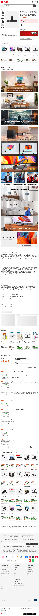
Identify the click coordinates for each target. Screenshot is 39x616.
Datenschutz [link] (13, 608)
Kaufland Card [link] (30, 571)
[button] (2, 155)
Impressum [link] (3, 608)
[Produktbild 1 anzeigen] (2, 12)
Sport (3, 582)
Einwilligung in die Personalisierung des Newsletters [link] (20, 550)
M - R (16, 573)
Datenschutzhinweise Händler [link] (18, 601)
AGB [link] (17, 608)
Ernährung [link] (30, 580)
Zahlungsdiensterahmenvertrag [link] (18, 599)
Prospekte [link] (30, 569)
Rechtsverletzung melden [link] (19, 592)
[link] (32, 2)
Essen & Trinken (5, 586)
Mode (3, 579)
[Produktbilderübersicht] (2, 19)
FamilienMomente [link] (31, 582)
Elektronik (4, 569)
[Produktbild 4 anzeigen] (2, 21)
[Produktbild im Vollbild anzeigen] (12, 19)
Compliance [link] (8, 608)
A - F (16, 569)
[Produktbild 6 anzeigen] (2, 28)
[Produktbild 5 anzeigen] (2, 24)
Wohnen (3, 577)
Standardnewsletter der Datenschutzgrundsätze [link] (17, 547)
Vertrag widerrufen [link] (18, 587)
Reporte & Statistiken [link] (4, 600)
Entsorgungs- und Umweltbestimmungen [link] (26, 608)
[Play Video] (19, 81)
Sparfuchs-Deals (5, 567)
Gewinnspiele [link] (30, 579)
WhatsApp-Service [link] (31, 584)
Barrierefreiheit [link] (3, 610)
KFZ (3, 584)
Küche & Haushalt (5, 573)
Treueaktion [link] (30, 577)
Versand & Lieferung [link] (18, 591)
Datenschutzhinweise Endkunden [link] (16, 604)
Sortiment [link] (30, 573)
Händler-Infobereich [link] (31, 591)
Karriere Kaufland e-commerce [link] (29, 602)
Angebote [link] (30, 567)
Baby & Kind (4, 575)
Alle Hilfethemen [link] (18, 581)
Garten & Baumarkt (5, 571)
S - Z (16, 575)
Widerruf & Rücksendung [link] (19, 585)
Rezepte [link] (29, 575)
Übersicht (17, 567)
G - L (16, 571)
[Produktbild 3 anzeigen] (2, 18)
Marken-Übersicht (5, 588)
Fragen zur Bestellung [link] (19, 583)
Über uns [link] (4, 601)
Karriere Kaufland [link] (28, 600)
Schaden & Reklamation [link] (19, 589)
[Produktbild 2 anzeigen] (2, 15)
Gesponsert (35, 452)
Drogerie (3, 580)
